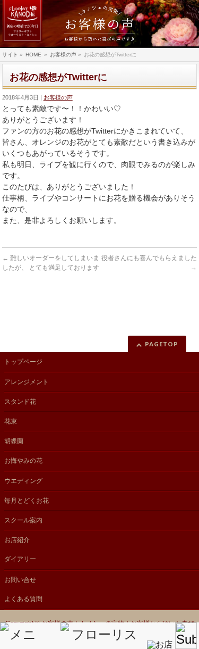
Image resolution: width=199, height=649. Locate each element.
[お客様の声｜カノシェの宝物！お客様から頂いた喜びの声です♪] (99, 24)
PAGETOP (161, 343)
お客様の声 (58, 97)
